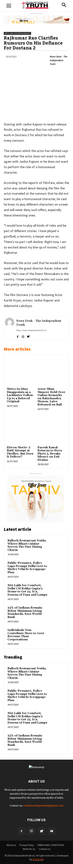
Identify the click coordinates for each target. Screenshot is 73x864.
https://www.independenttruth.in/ (31, 330)
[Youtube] (51, 831)
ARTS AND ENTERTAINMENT (17, 33)
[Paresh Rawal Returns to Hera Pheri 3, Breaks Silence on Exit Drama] (51, 430)
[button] (64, 5)
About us (11, 845)
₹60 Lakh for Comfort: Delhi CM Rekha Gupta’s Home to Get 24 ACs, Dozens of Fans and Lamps (27, 590)
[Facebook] (21, 831)
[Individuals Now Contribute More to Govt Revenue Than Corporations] (56, 635)
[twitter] (28, 336)
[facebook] (17, 336)
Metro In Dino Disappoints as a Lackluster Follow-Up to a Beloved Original (20, 395)
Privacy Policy (26, 845)
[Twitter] (41, 831)
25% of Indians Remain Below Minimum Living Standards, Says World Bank (24, 612)
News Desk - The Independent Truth (58, 60)
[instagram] (23, 336)
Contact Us (44, 849)
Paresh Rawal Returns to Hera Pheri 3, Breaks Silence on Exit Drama (49, 454)
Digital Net (38, 859)
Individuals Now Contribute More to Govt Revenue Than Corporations (25, 634)
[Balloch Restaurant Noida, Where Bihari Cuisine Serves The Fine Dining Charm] (56, 545)
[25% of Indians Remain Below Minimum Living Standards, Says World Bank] (56, 613)
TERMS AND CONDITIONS (50, 845)
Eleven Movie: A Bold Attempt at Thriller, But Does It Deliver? (20, 452)
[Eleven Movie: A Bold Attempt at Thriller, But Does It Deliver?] (21, 430)
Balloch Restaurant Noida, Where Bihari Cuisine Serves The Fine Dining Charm (26, 545)
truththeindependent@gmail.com (43, 805)
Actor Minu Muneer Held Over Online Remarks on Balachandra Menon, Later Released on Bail (51, 396)
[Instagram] (31, 831)
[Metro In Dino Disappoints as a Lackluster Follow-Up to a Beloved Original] (21, 372)
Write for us (29, 849)
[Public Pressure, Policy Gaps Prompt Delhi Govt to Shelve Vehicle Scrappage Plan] (56, 568)
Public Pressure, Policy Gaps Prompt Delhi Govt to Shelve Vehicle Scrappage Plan (27, 567)
